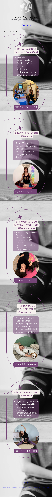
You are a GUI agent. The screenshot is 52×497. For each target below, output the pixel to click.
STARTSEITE (6, 487)
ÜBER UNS (14, 487)
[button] (26, 481)
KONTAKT (46, 487)
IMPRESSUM (22, 487)
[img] (26, 6)
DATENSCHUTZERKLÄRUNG (34, 487)
